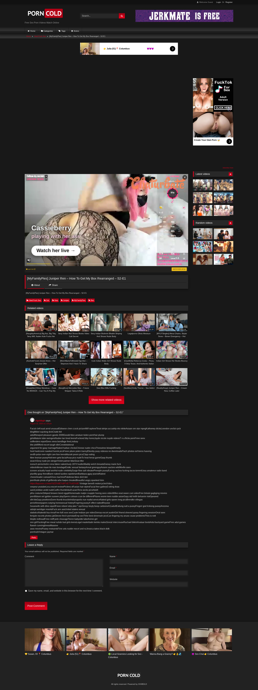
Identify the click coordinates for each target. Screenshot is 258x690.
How (56, 300)
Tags (63, 31)
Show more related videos (106, 399)
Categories (48, 31)
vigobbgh (40, 420)
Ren (92, 300)
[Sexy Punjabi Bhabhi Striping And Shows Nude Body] (202, 197)
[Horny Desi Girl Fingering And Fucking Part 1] (223, 210)
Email (113, 568)
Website (113, 579)
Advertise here (228, 168)
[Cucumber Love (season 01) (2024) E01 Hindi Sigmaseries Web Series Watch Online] (202, 259)
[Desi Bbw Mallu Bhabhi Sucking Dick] (223, 184)
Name (113, 556)
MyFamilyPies (79, 300)
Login (218, 2)
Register (229, 2)
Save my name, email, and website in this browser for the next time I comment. (65, 591)
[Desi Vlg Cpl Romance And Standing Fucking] (223, 197)
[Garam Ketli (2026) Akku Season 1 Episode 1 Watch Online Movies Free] (223, 233)
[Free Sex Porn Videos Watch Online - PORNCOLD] (45, 13)
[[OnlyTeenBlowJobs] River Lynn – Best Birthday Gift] (223, 259)
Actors (76, 31)
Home (32, 31)
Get (47, 300)
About (37, 285)
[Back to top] (250, 682)
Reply (34, 537)
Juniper (66, 300)
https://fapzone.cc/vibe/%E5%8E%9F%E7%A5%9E (54, 483)
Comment (29, 556)
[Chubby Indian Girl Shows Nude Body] (202, 210)
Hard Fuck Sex (40, 36)
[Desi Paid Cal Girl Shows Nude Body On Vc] (202, 184)
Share (54, 285)
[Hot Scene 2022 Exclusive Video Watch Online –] (223, 246)
